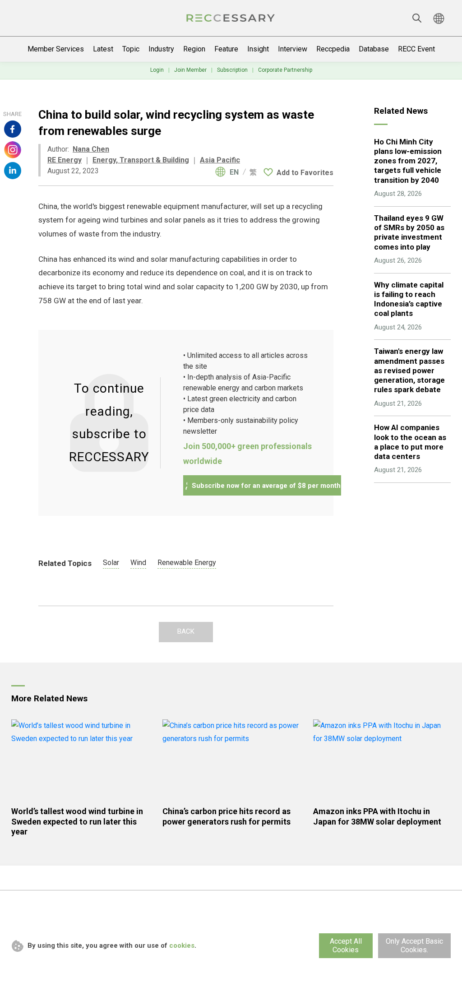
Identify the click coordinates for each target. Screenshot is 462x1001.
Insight (258, 49)
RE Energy (64, 160)
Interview (292, 49)
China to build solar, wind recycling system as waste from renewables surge (231, 18)
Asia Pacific (220, 160)
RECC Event (416, 49)
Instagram (12, 149)
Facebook (12, 129)
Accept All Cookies (346, 945)
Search (416, 18)
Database (374, 49)
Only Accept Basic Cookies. (414, 945)
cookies (181, 945)
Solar (111, 562)
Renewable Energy (186, 562)
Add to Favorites (305, 172)
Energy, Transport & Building (140, 160)
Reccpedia (333, 49)
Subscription (232, 70)
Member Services (56, 49)
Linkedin (12, 170)
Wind (138, 562)
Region (194, 49)
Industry (161, 49)
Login (157, 70)
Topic (130, 49)
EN (234, 172)
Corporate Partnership (285, 70)
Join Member (190, 70)
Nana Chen (91, 149)
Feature (226, 49)
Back (185, 631)
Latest (103, 49)
